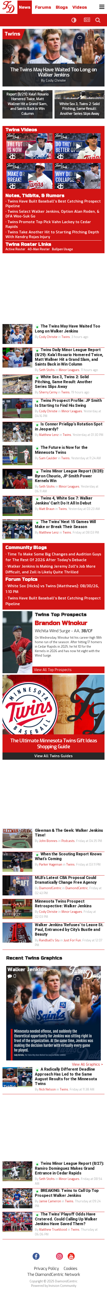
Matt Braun (46, 509)
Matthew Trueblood (53, 1230)
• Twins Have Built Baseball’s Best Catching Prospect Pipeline (53, 204)
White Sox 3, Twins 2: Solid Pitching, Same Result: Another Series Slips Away (79, 109)
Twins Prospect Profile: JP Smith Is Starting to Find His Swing (68, 403)
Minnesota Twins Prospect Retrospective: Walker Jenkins (63, 903)
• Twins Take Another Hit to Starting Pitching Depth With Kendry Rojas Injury (52, 234)
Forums (43, 7)
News (24, 7)
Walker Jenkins (27, 969)
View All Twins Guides (53, 756)
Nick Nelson (47, 1089)
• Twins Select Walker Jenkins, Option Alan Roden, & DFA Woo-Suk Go (52, 214)
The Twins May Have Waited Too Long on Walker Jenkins (53, 72)
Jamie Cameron (50, 1201)
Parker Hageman (50, 865)
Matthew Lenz (49, 435)
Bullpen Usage (62, 249)
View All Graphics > (87, 1064)
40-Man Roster (39, 249)
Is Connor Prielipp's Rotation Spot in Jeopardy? (69, 426)
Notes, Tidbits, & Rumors (34, 195)
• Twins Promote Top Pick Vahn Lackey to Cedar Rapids (48, 224)
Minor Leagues (69, 370)
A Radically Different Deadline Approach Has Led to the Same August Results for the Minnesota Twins (66, 1076)
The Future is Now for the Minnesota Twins (61, 450)
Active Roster (15, 249)
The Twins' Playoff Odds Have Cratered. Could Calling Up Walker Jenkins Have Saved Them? (66, 1219)
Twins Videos (21, 129)
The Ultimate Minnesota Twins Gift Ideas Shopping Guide (53, 743)
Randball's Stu (49, 940)
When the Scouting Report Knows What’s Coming (68, 856)
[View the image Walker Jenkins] (53, 1013)
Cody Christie (56, 80)
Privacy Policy (46, 1268)
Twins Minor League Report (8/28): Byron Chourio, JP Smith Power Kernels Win (69, 476)
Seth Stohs (47, 370)
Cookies (70, 1268)
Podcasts (68, 841)
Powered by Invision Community (53, 1286)
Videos (79, 7)
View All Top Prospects (53, 670)
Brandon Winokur (61, 623)
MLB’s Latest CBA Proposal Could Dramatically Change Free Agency (66, 880)
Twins (65, 337)
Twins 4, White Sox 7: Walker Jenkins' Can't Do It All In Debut (64, 500)
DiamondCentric (50, 888)
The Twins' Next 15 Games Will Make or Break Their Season (65, 524)
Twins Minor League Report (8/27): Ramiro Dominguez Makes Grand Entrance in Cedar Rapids (69, 1168)
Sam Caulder (48, 458)
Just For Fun (72, 940)
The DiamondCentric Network (53, 1274)
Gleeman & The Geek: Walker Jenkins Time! (69, 833)
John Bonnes (48, 841)
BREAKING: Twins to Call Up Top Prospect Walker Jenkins (67, 1193)
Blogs (62, 7)
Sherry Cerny (48, 392)
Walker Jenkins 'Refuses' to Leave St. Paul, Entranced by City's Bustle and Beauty (69, 929)
